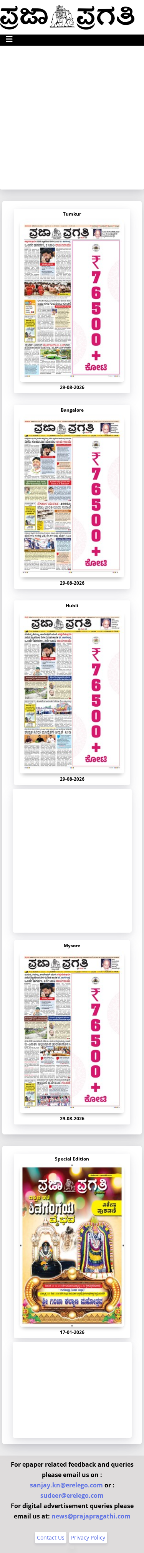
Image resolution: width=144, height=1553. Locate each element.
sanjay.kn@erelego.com (66, 1485)
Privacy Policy (88, 1537)
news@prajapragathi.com (91, 1516)
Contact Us (51, 1537)
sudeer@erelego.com (72, 1495)
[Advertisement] (72, 118)
